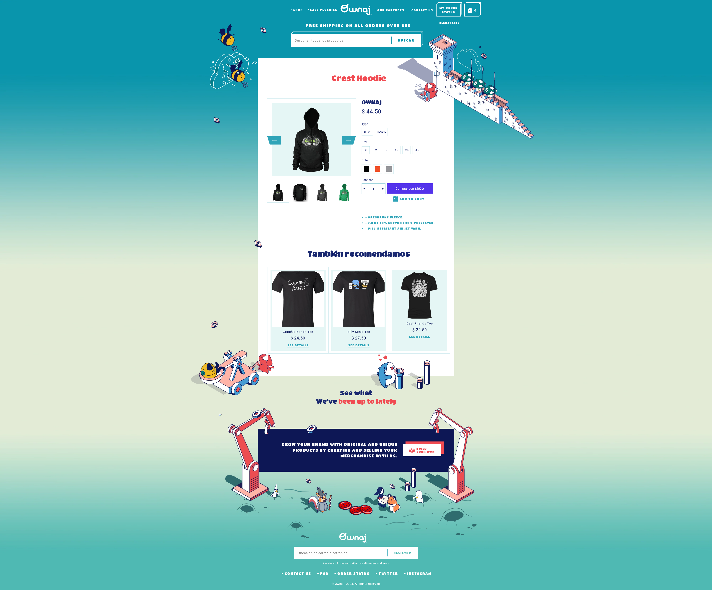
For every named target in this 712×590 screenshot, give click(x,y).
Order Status (353, 573)
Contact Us (422, 10)
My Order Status (448, 10)
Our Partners (390, 10)
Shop (298, 9)
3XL (417, 150)
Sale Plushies (323, 9)
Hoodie (381, 131)
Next (349, 140)
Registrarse (449, 23)
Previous (274, 140)
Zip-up (367, 131)
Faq (324, 573)
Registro (402, 552)
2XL (407, 150)
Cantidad (367, 180)
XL (396, 150)
